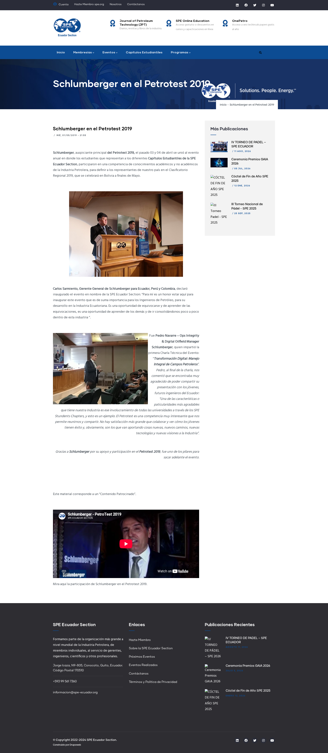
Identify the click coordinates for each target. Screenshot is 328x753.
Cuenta (63, 4)
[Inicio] (67, 27)
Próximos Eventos (142, 656)
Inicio (61, 52)
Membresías (82, 52)
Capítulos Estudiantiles (144, 52)
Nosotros (115, 4)
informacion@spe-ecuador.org (75, 692)
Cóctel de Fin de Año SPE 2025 (248, 690)
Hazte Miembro (140, 639)
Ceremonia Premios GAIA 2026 (248, 665)
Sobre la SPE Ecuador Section (151, 648)
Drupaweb (75, 745)
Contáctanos (136, 4)
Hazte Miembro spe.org (89, 4)
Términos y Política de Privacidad (153, 681)
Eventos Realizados (143, 665)
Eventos (108, 52)
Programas (179, 52)
